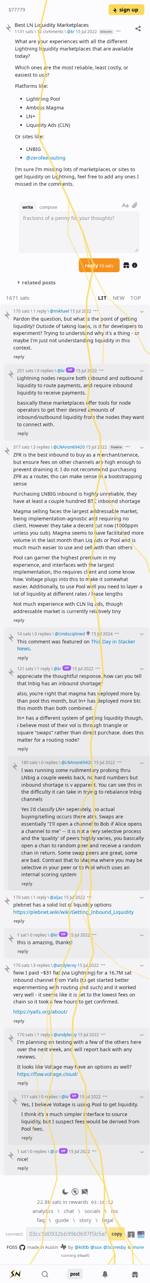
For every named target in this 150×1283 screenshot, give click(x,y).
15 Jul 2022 (86, 31)
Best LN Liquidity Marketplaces (52, 25)
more (138, 1247)
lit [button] (102, 297)
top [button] (135, 297)
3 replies (41, 447)
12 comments (50, 31)
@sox (96, 1247)
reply (99, 265)
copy (117, 1234)
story (85, 1219)
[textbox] (77, 113)
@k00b (82, 1247)
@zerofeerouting (46, 157)
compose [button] (48, 207)
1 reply (39, 311)
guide (62, 1219)
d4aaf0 (83, 1255)
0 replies (45, 370)
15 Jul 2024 (102, 633)
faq (41, 1219)
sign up (128, 9)
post (75, 1274)
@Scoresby (114, 1247)
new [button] (119, 297)
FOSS (12, 1247)
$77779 (16, 10)
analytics (42, 1210)
